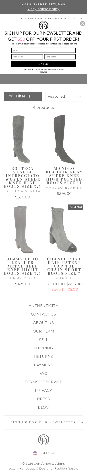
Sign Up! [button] (43, 64)
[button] (82, 23)
